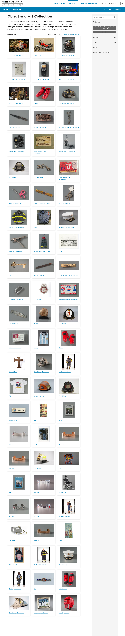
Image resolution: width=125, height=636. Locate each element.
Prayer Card (13, 565)
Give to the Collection (113, 10)
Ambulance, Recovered (66, 79)
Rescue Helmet (39, 396)
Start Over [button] (105, 32)
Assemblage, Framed (41, 613)
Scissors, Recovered (15, 203)
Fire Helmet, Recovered (66, 55)
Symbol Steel (13, 372)
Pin (35, 589)
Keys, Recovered (64, 203)
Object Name (67, 34)
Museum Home (59, 3)
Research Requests (89, 3)
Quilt (35, 420)
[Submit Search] (122, 3)
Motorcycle (37, 55)
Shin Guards (63, 589)
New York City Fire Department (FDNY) (104, 27)
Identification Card (15, 348)
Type (95, 42)
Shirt (35, 227)
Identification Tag (14, 420)
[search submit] (114, 17)
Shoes (36, 103)
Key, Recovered (39, 177)
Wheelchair (62, 492)
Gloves (61, 348)
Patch (60, 468)
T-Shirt (11, 396)
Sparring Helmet (64, 613)
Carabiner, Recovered (16, 299)
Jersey (36, 348)
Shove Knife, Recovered (42, 203)
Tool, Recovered (39, 275)
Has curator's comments (101, 52)
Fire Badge (37, 299)
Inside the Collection (12, 10)
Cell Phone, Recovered (41, 79)
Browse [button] (72, 3)
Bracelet (11, 444)
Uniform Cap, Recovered (67, 227)
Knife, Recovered (14, 127)
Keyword (96, 38)
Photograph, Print (65, 372)
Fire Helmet (12, 177)
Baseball (36, 324)
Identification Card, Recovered (40, 152)
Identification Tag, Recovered (68, 275)
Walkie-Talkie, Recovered (67, 151)
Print (60, 251)
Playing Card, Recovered (17, 79)
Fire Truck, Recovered (16, 55)
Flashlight (12, 540)
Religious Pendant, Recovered (69, 127)
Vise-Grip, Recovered (16, 251)
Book (60, 420)
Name (95, 47)
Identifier (75, 34)
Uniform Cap (63, 565)
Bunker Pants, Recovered (42, 251)
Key (10, 275)
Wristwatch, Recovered (16, 151)
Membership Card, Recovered (68, 299)
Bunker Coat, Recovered (17, 227)
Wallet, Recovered (40, 127)
